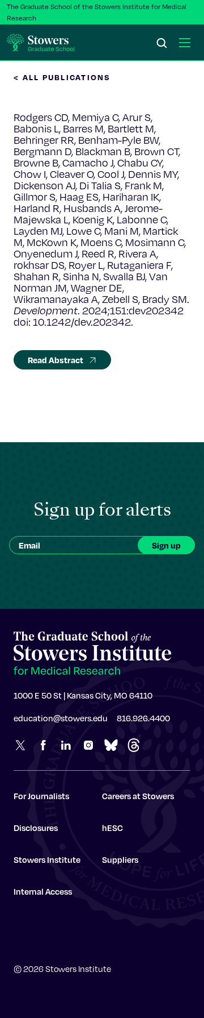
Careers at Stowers (138, 796)
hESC (112, 827)
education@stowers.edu (61, 718)
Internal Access (43, 891)
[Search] (162, 44)
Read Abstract (55, 360)
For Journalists (41, 796)
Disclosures (36, 827)
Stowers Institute (47, 859)
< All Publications (62, 77)
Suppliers (120, 859)
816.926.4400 (143, 718)
